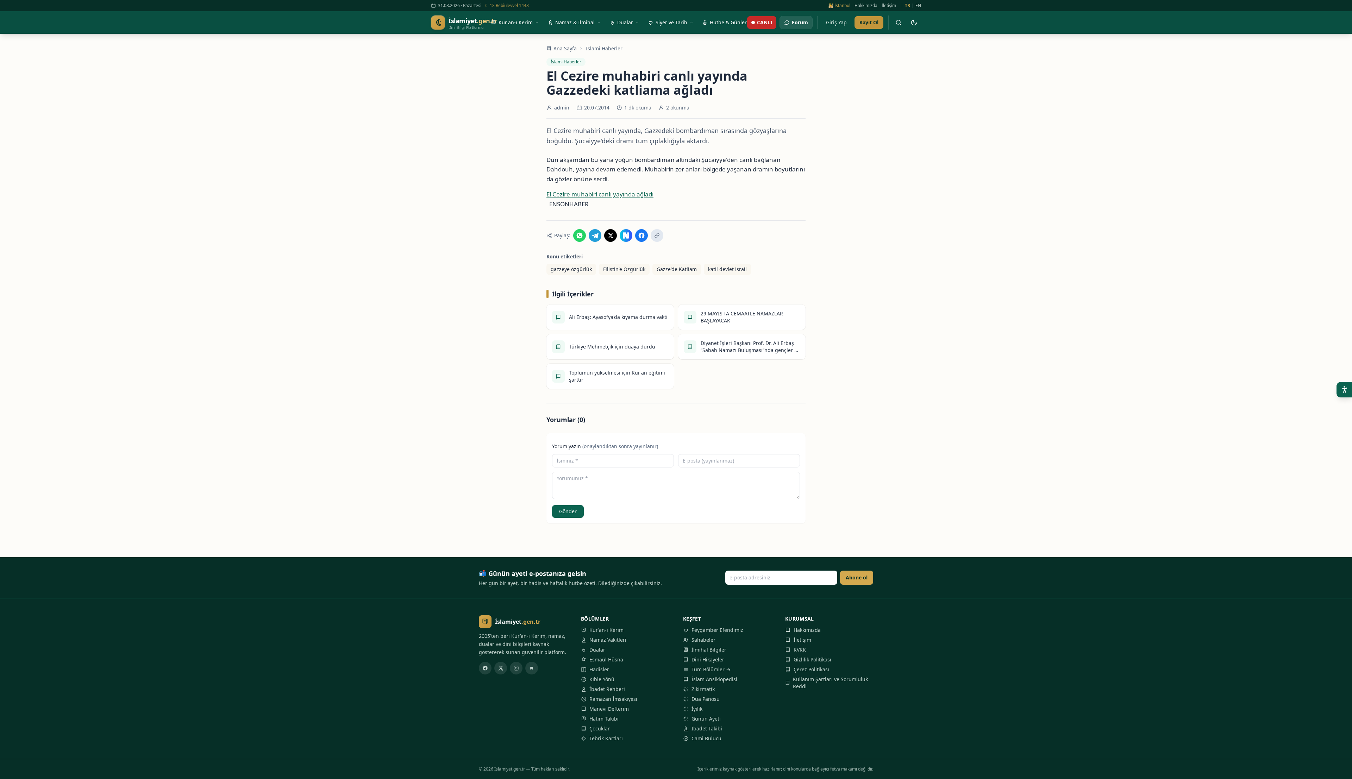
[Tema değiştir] (914, 22)
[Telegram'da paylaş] (595, 235)
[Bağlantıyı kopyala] (657, 235)
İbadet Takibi (706, 728)
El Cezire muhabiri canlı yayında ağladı (599, 194)
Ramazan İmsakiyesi (613, 699)
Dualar (597, 649)
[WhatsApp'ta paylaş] (579, 235)
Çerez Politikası (811, 669)
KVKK (800, 649)
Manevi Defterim (609, 708)
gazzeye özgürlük (571, 269)
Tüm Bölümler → (711, 669)
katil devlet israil (727, 269)
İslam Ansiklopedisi (714, 679)
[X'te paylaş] (610, 235)
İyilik (696, 708)
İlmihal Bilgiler (708, 649)
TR (907, 5)
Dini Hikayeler (707, 659)
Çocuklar (599, 728)
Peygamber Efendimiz (717, 630)
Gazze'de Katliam (677, 269)
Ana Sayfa (565, 48)
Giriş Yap (836, 22)
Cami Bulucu (706, 738)
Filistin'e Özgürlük (624, 269)
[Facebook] (485, 668)
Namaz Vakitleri (607, 639)
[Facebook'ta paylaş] (641, 235)
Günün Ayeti (706, 718)
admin (561, 107)
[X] (500, 668)
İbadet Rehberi (607, 689)
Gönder (568, 511)
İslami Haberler (604, 48)
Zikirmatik (703, 689)
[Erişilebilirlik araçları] (1344, 389)
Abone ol (857, 577)
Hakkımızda (866, 5)
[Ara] (898, 22)
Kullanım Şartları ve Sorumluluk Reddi (830, 683)
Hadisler (599, 669)
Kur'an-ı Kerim (606, 630)
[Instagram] (516, 668)
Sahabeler (703, 639)
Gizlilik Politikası (812, 659)
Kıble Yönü (601, 679)
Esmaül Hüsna (606, 659)
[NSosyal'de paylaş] (626, 235)
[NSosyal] (531, 668)
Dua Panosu (705, 699)
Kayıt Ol (868, 22)
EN (918, 5)
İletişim (889, 5)
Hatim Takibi (604, 718)
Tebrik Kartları (606, 738)
